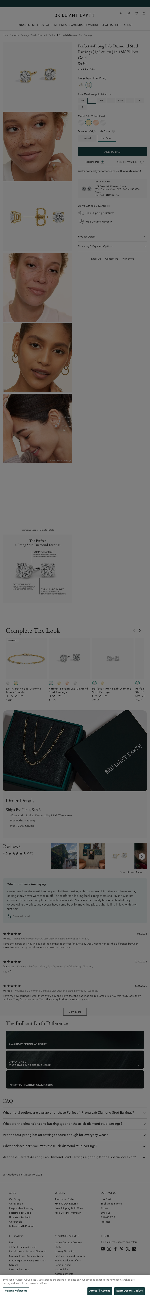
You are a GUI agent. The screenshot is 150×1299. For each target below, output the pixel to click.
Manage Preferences (16, 1291)
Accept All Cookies (99, 1291)
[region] (75, 1287)
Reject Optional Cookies (129, 1291)
